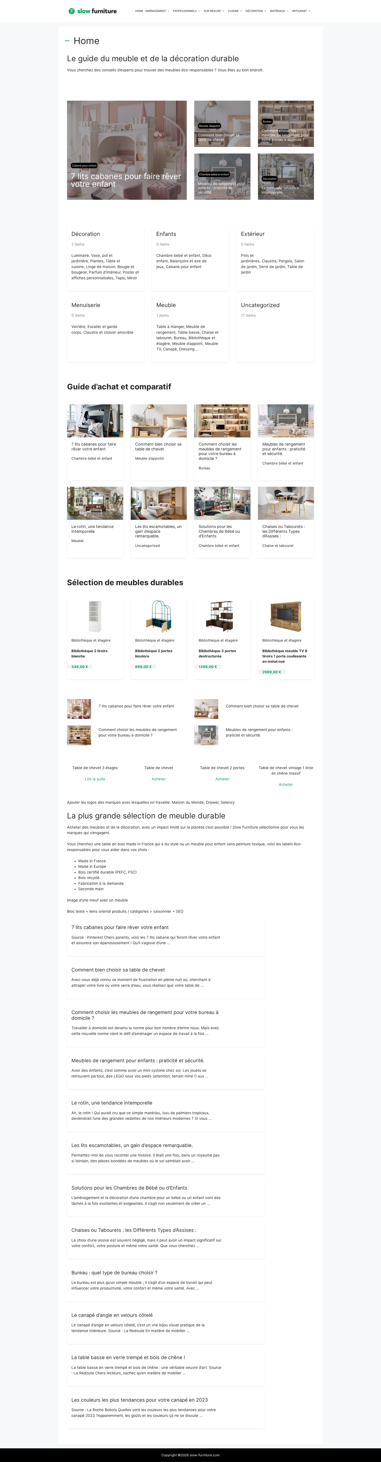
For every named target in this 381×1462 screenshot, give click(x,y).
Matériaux (277, 11)
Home (139, 11)
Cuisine (233, 11)
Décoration (254, 11)
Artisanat (299, 11)
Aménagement (155, 11)
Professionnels (185, 11)
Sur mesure (212, 11)
